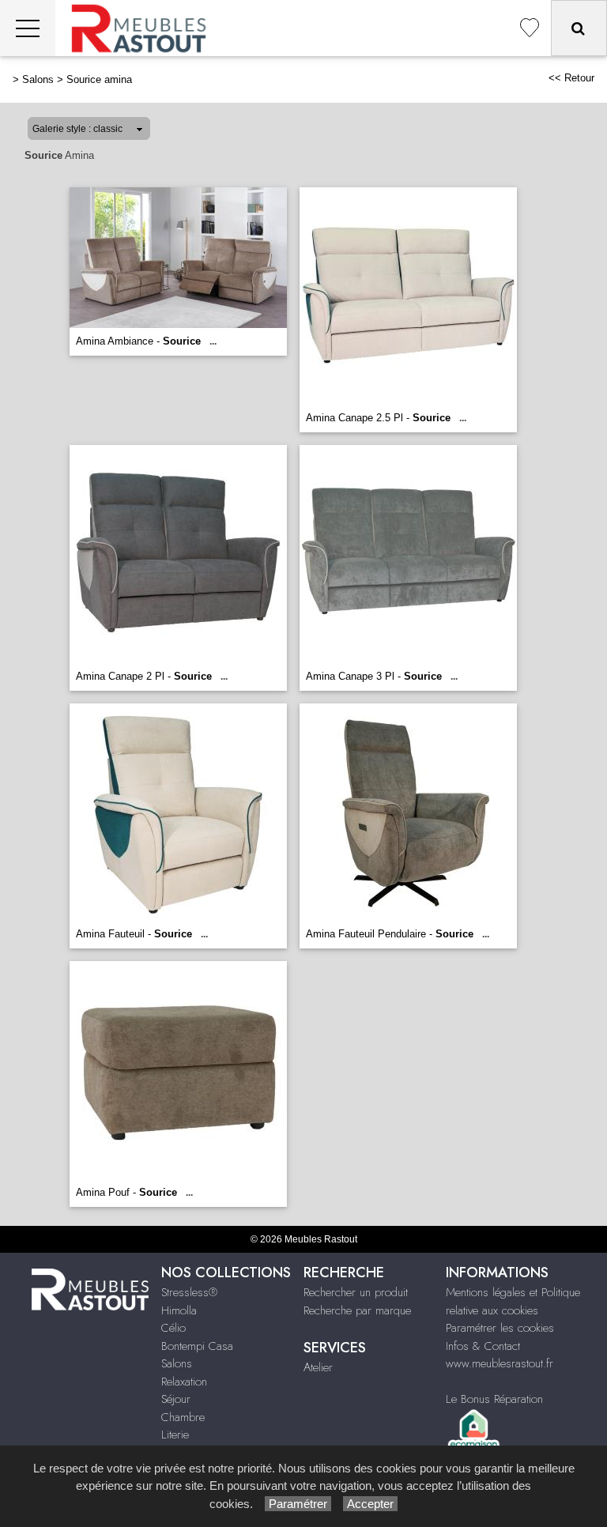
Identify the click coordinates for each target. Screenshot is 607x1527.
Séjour (175, 1399)
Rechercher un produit (356, 1292)
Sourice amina (99, 79)
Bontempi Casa (197, 1346)
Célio (173, 1328)
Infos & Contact (483, 1346)
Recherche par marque (357, 1310)
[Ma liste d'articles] (529, 28)
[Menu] (27, 28)
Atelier (318, 1367)
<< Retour (571, 78)
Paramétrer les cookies (500, 1328)
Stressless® (189, 1292)
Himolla (179, 1310)
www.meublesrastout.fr (499, 1363)
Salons (38, 79)
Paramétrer (298, 1503)
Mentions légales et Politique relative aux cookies (513, 1301)
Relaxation (184, 1381)
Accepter (370, 1503)
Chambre (183, 1417)
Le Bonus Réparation (494, 1399)
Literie (175, 1434)
